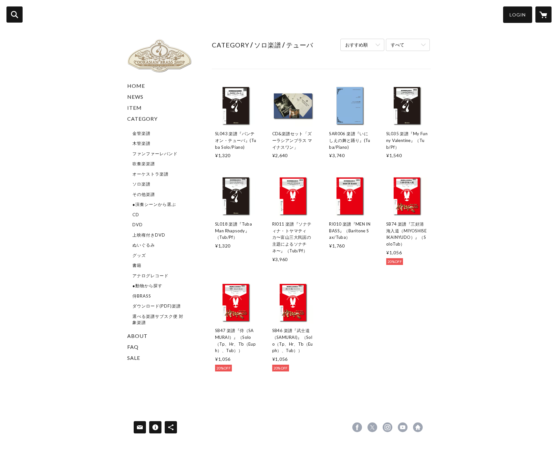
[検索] (14, 14)
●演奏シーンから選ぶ (154, 204)
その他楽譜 (143, 194)
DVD (137, 224)
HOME (136, 86)
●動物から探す (147, 285)
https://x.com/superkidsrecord (372, 427)
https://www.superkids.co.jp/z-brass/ (418, 427)
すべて (397, 44)
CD (135, 214)
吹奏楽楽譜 (143, 163)
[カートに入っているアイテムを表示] (543, 14)
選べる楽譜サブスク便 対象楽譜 (157, 319)
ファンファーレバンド (155, 153)
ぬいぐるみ (143, 245)
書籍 (136, 265)
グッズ (139, 255)
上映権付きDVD (148, 235)
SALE (133, 358)
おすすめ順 (356, 44)
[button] (517, 14)
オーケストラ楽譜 (150, 174)
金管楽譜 (141, 133)
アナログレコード (150, 275)
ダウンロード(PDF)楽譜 (156, 306)
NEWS (135, 97)
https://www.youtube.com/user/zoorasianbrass (403, 427)
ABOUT (137, 336)
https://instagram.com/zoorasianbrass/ (387, 427)
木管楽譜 (141, 143)
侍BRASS (141, 296)
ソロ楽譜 (141, 184)
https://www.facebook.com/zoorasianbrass (357, 427)
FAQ (133, 347)
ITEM (134, 108)
